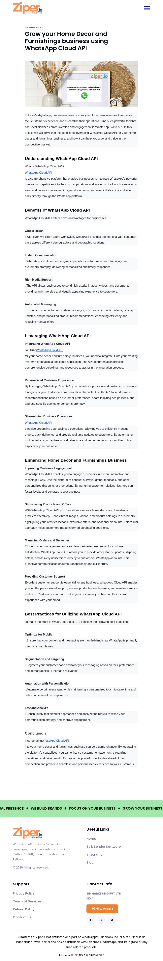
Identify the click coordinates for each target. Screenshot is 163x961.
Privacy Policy (24, 893)
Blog (90, 862)
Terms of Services (27, 901)
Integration (95, 854)
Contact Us (22, 917)
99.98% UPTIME (102, 909)
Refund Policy (23, 909)
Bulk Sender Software (103, 846)
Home (91, 838)
